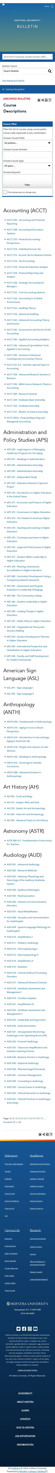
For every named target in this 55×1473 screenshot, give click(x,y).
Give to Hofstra (25, 1427)
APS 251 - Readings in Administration (26, 459)
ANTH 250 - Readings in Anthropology (26, 756)
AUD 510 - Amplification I (20, 937)
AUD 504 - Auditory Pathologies (23, 889)
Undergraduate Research (39, 1279)
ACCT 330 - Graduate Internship (23, 405)
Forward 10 (9, 1122)
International (9, 1186)
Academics (36, 1155)
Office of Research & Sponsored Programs (37, 1263)
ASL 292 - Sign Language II (20, 693)
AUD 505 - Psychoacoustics (20, 895)
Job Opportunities (25, 1436)
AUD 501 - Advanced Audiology (23, 864)
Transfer (8, 1171)
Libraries (33, 1254)
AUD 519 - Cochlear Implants (21, 998)
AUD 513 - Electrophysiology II (22, 954)
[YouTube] (35, 1329)
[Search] (50, 71)
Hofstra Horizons (36, 1247)
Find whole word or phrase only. (22, 192)
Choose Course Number (15, 149)
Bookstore (8, 1239)
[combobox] (27, 57)
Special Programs (36, 1201)
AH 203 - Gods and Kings (19, 796)
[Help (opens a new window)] (49, 100)
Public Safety (9, 1276)
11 (41, 1118)
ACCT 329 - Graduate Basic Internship (26, 399)
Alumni (25, 1410)
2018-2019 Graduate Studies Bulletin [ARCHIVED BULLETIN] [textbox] (28, 56)
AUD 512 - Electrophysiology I (22, 949)
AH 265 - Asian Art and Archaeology (25, 814)
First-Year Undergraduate (14, 1164)
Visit (6, 1216)
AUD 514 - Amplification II (20, 960)
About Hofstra (25, 1401)
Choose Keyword (11, 172)
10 (37, 1118)
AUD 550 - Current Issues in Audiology (26, 1087)
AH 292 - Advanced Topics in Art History (27, 820)
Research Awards (36, 1272)
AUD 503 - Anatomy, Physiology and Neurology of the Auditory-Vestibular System (26, 880)
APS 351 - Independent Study (22, 477)
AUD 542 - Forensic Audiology (22, 1041)
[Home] (4, 6)
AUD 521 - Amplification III (20, 1004)
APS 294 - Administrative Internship (25, 465)
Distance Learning (36, 1208)
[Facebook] (24, 1329)
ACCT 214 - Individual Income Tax (24, 249)
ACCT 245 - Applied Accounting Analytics (28, 339)
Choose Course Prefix (14, 138)
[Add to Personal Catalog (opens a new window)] (38, 100)
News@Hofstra (25, 1444)
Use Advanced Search (13, 80)
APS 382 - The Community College (24, 595)
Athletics (25, 1419)
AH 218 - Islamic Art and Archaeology (26, 808)
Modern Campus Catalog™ (33, 1471)
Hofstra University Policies (27, 1370)
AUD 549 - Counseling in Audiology (25, 1081)
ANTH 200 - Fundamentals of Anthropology (29, 721)
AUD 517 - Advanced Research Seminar (27, 982)
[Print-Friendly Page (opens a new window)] (46, 100)
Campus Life (12, 1230)
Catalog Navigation (15, 89)
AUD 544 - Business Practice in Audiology (28, 1057)
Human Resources (11, 1268)
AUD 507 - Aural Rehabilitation (22, 911)
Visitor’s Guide (10, 1290)
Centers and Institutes (38, 1239)
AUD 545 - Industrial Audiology (22, 1063)
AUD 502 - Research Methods (22, 870)
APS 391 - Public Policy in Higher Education (29, 621)
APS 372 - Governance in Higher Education (28, 512)
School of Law (10, 1194)
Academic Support (36, 1186)
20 (19, 1122)
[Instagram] (30, 1329)
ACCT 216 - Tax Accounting (21, 261)
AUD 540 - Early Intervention (21, 1025)
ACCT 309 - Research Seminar (22, 394)
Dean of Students (11, 1253)
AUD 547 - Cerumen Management (24, 1075)
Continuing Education (38, 1194)
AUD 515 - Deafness (17, 966)
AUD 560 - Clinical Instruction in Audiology (28, 1093)
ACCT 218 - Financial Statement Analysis (27, 267)
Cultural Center (10, 1246)
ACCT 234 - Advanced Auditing (23, 314)
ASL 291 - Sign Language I (20, 687)
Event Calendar (10, 1261)
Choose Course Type (13, 160)
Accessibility (25, 1393)
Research (35, 1230)
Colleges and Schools (38, 1171)
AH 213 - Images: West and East (23, 802)
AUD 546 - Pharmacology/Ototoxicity (26, 1069)
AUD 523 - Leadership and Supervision (26, 1019)
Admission (11, 1155)
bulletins (15, 1468)
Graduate (8, 1179)
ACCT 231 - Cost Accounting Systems (26, 292)
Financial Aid (9, 1208)
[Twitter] (18, 1329)
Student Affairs (10, 1283)
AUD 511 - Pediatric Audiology (22, 943)
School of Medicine (12, 1201)
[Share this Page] (42, 100)
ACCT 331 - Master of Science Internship (27, 411)
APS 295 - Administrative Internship (25, 471)
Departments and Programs (40, 1164)
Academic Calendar (37, 1179)
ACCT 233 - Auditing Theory (21, 308)
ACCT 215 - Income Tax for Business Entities (29, 255)
